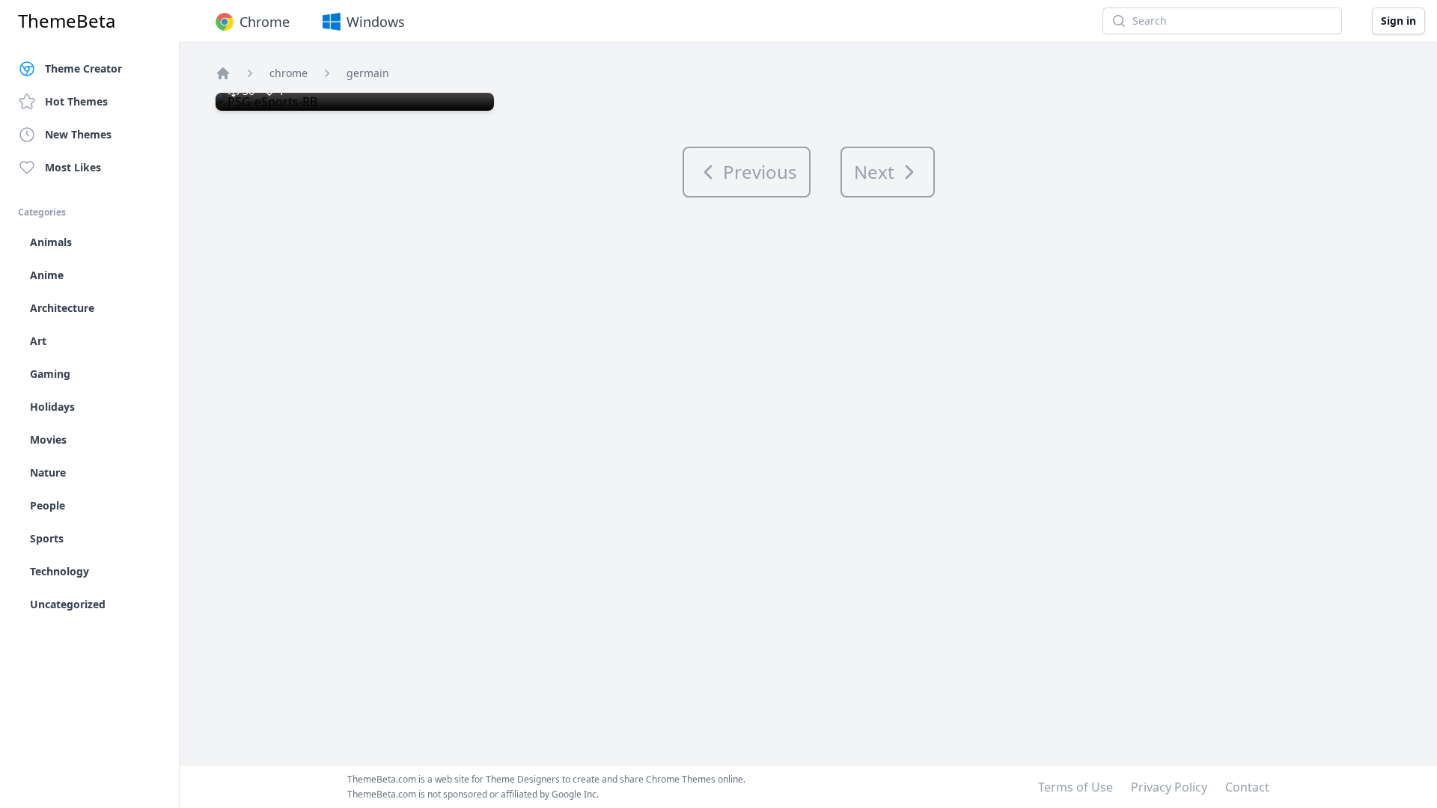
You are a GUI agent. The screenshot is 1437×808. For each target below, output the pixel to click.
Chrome (265, 22)
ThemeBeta (66, 21)
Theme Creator (83, 68)
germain (368, 73)
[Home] (223, 73)
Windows (376, 22)
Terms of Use (1075, 787)
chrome (288, 73)
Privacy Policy (1169, 787)
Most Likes (73, 167)
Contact (1247, 787)
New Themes (78, 134)
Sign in (1398, 20)
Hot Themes (76, 101)
